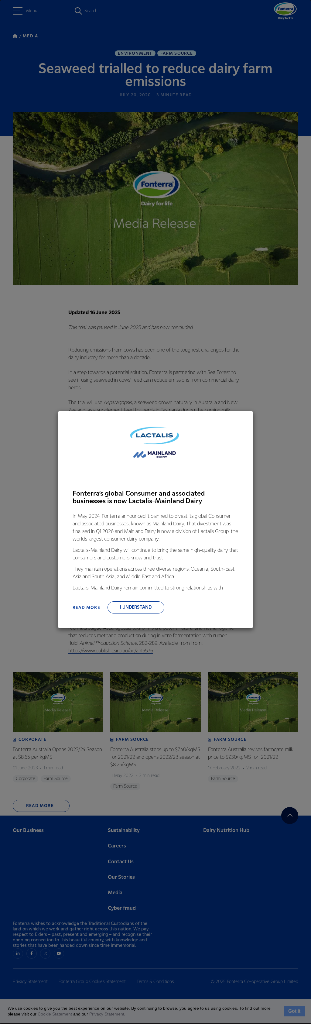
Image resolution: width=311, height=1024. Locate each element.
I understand (136, 607)
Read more (86, 608)
